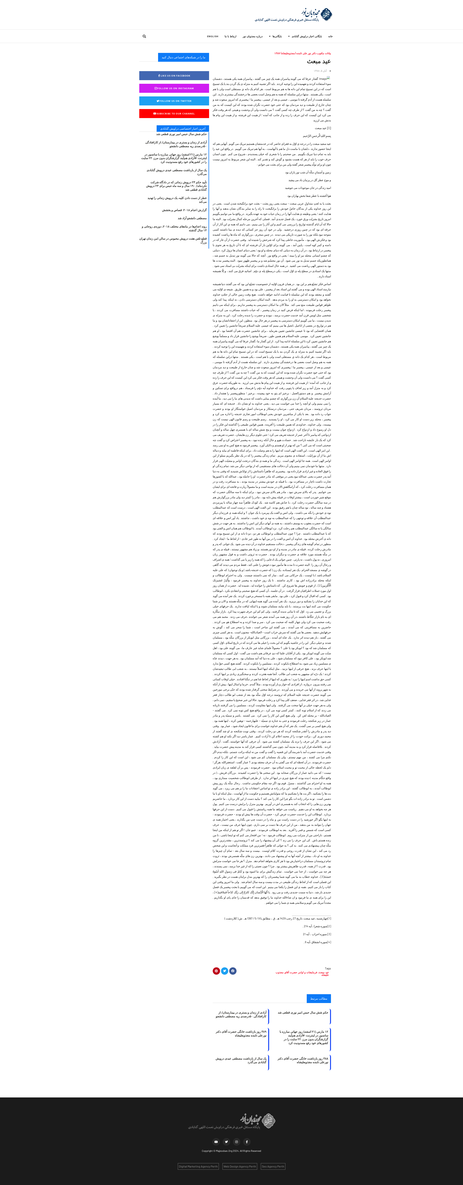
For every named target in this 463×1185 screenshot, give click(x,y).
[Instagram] (237, 1142)
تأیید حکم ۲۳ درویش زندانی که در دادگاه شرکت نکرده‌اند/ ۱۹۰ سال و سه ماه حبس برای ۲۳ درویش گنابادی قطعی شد (176, 186)
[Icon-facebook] (247, 1142)
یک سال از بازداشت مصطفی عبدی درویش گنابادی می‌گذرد (241, 1060)
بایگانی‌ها (277, 36)
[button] (144, 36)
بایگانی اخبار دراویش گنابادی (307, 36)
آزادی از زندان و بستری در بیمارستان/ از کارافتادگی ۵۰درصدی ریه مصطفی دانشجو (241, 1014)
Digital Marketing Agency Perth (198, 1166)
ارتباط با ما (230, 36)
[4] (216, 892)
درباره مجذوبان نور (253, 36)
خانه (330, 36)
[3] (322, 876)
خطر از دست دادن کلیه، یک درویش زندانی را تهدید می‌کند (177, 200)
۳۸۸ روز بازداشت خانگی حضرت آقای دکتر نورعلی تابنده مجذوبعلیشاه (303, 1060)
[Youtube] (216, 1142)
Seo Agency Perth (273, 1166)
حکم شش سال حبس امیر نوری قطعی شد (303, 1012)
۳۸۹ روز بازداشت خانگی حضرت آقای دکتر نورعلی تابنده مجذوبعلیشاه (241, 1033)
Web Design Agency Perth (240, 1166)
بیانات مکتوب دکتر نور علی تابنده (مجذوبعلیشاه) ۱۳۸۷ (302, 53)
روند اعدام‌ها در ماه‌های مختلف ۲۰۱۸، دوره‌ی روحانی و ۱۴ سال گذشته (174, 228)
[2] (320, 585)
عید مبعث (324, 972)
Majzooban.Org (224, 1150)
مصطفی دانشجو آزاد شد (192, 218)
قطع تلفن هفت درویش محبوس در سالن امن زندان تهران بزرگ (173, 240)
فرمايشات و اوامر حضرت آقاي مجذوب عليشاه (302, 973)
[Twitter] (226, 1142)
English (212, 36)
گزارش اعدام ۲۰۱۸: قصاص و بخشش (184, 210)
